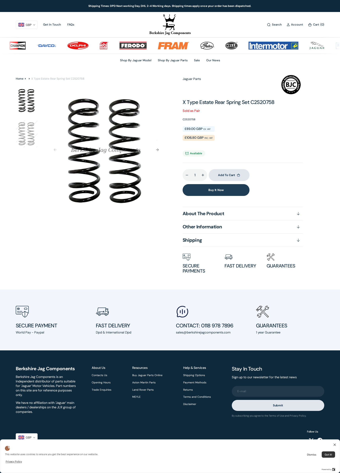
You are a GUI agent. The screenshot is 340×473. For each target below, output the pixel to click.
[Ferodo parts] (125, 45)
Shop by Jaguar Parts (173, 60)
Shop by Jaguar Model (136, 60)
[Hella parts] (224, 45)
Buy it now (216, 190)
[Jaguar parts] (309, 45)
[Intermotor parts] (266, 45)
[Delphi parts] (70, 45)
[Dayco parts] (39, 45)
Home (19, 78)
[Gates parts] (200, 45)
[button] (295, 25)
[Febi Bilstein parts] (96, 45)
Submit (278, 405)
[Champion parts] (10, 45)
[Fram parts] (166, 45)
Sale (197, 60)
